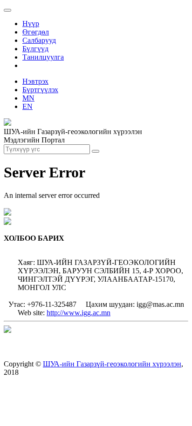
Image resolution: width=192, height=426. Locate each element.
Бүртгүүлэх (40, 90)
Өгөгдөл (35, 32)
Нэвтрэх (35, 81)
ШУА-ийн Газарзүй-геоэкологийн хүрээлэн (112, 364)
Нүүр (30, 23)
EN (27, 106)
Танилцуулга (43, 57)
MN (28, 98)
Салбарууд (39, 40)
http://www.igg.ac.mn (78, 313)
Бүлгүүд (35, 49)
